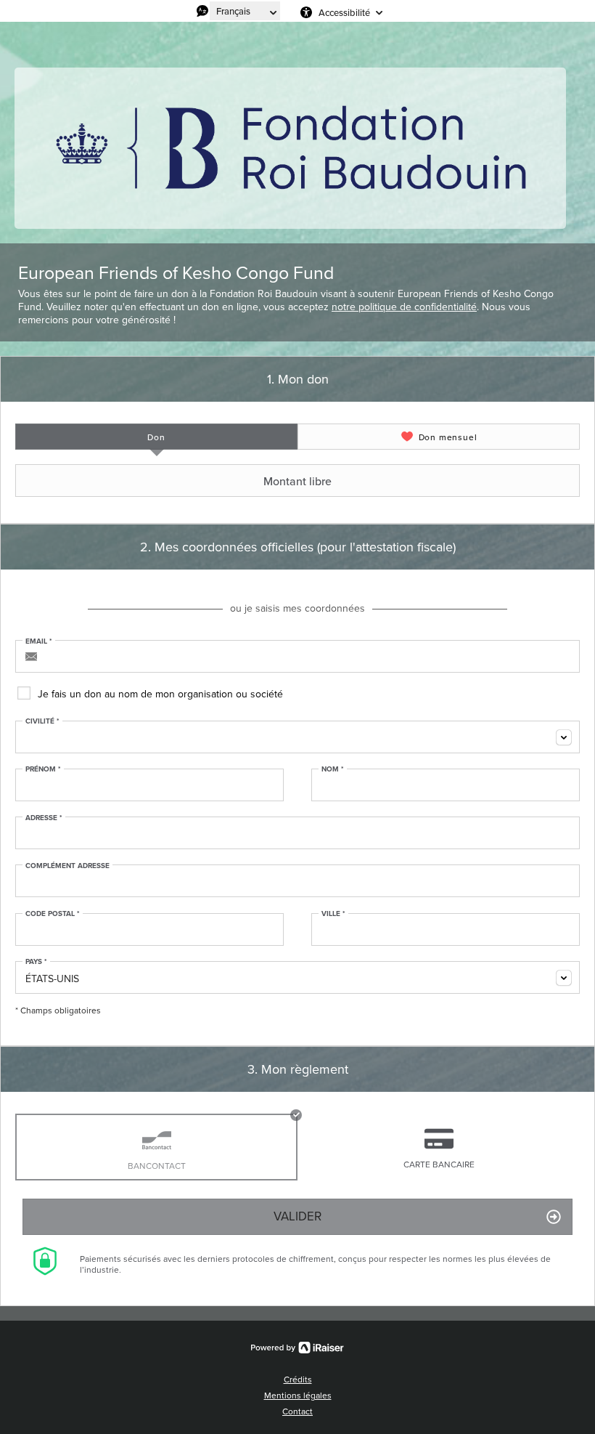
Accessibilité (344, 12)
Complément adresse (67, 866)
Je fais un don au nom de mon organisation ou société (160, 694)
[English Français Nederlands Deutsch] (245, 11)
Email (38, 641)
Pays (36, 961)
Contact (297, 1411)
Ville (333, 914)
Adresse (43, 818)
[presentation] (156, 436)
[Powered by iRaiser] (297, 1347)
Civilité (42, 721)
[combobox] (297, 737)
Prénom (43, 769)
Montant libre (297, 481)
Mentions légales (298, 1395)
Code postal (52, 914)
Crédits (298, 1379)
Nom (332, 769)
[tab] (156, 437)
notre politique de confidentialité (404, 307)
